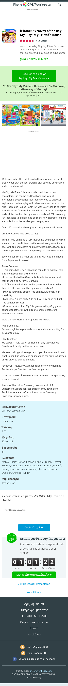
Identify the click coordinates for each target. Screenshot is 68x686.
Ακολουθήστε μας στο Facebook (37, 658)
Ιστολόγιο (34, 634)
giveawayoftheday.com (41, 671)
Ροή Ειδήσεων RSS (37, 647)
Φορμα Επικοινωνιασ (34, 622)
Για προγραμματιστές (34, 610)
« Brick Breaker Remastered (34, 584)
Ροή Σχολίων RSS (37, 653)
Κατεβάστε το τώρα (34, 76)
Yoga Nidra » (34, 592)
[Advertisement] (34, 19)
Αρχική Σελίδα (34, 604)
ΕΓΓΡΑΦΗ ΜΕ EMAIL (34, 616)
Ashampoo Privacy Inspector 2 (42, 539)
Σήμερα (34, 59)
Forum (34, 628)
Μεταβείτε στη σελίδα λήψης (34, 574)
